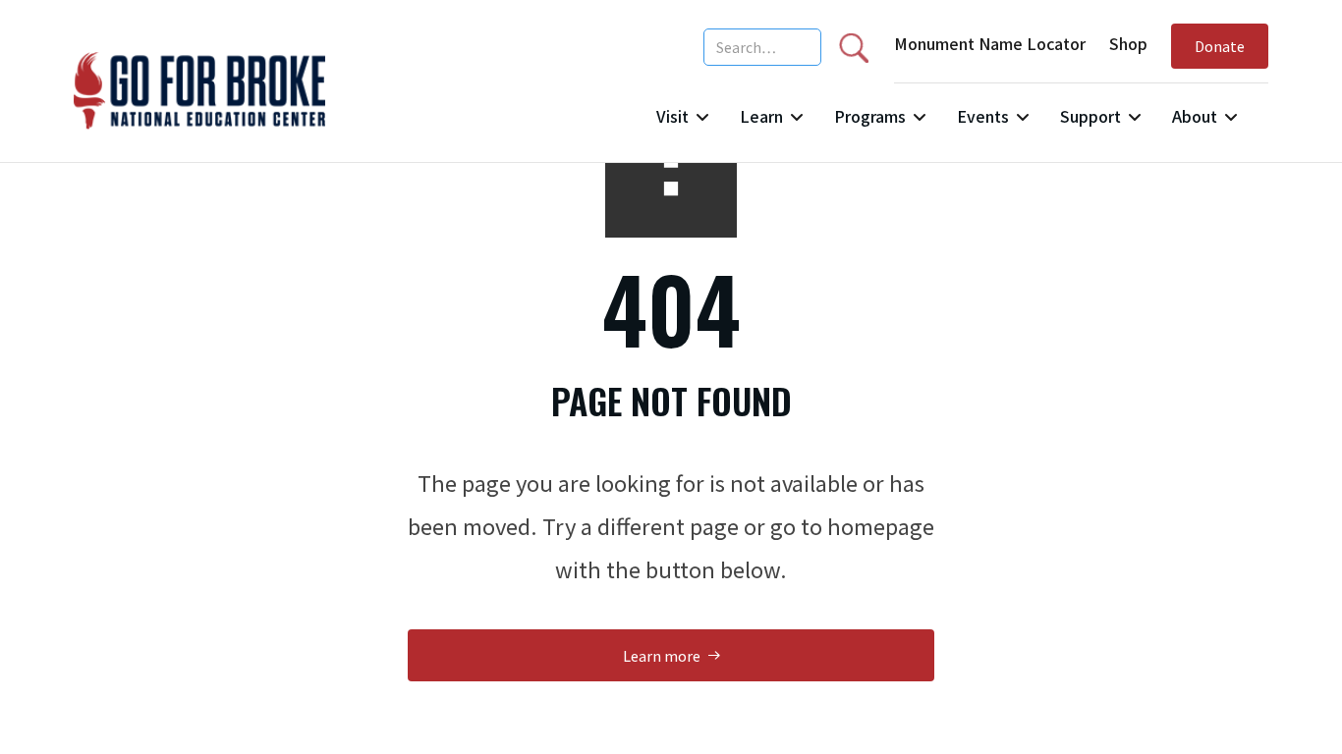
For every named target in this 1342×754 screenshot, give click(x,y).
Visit (672, 116)
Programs (870, 116)
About (1194, 116)
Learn (761, 116)
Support (1090, 116)
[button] (682, 124)
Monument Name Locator (990, 43)
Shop (1128, 43)
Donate (1220, 45)
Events (983, 116)
